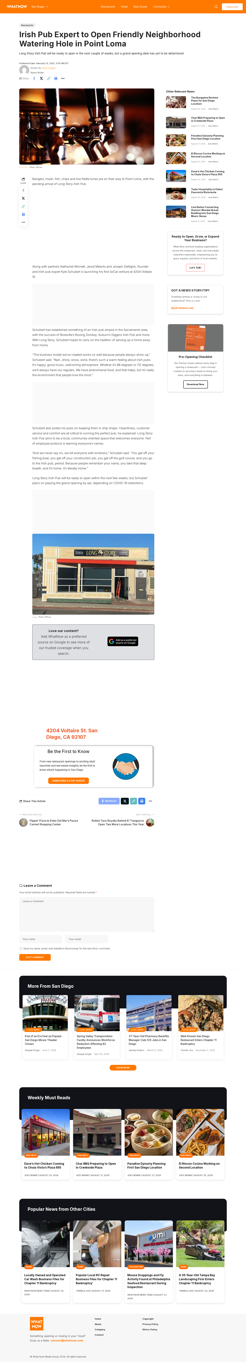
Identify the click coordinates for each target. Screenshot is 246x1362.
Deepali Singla (32, 1050)
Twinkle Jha (187, 1050)
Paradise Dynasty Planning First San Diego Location (207, 137)
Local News (33, 1030)
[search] (216, 7)
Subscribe (232, 6)
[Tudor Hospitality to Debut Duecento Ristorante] (176, 194)
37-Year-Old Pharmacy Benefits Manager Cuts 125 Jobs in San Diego (149, 1039)
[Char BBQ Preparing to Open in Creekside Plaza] (176, 122)
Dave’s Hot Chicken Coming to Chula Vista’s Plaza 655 (207, 173)
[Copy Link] (48, 78)
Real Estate (140, 6)
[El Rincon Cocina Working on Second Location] (176, 158)
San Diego (31, 1155)
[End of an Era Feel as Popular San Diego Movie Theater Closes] (45, 1013)
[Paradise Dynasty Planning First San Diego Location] (176, 140)
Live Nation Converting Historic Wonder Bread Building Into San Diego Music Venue (205, 212)
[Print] (55, 78)
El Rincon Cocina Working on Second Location (208, 155)
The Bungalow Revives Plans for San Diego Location (204, 100)
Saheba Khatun (136, 1050)
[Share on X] (41, 78)
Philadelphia (136, 1267)
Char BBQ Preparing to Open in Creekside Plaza (208, 119)
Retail (124, 6)
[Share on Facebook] (34, 78)
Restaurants (108, 6)
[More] (63, 78)
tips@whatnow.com (182, 307)
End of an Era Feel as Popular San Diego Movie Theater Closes (43, 1039)
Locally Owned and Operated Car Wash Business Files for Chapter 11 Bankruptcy (44, 1279)
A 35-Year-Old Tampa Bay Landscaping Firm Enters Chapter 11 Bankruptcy (197, 1279)
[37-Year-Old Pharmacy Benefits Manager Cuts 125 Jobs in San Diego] (149, 1013)
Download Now (195, 384)
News (29, 1267)
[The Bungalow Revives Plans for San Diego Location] (176, 102)
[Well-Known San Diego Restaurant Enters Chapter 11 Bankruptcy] (200, 1013)
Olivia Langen (49, 68)
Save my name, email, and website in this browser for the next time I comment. (66, 948)
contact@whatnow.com (67, 1340)
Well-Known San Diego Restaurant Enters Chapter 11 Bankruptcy (199, 1039)
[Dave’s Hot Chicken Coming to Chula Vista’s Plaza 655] (176, 176)
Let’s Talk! (195, 267)
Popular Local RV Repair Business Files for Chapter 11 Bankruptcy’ (96, 1279)
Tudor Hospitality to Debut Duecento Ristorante (207, 191)
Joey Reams (213, 109)
